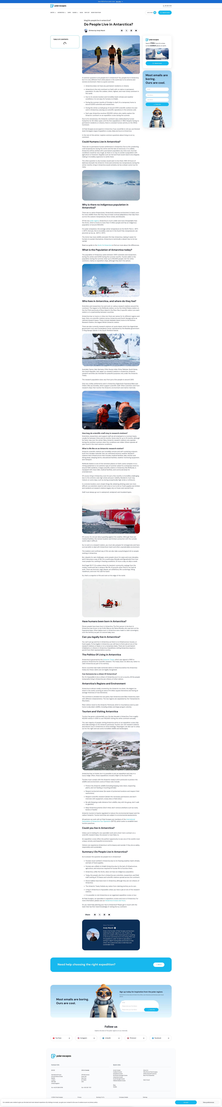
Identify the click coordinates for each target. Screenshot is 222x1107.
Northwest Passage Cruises (120, 1075)
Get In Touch (146, 1080)
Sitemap (145, 1097)
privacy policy (93, 1102)
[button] (122, 30)
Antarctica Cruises (118, 1077)
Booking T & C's (100, 1097)
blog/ (86, 20)
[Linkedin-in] (115, 928)
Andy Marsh (108, 928)
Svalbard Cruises (117, 1072)
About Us (145, 1070)
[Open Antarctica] (65, 12)
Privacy (79, 1097)
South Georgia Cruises (119, 1079)
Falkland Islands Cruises (119, 1080)
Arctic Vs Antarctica (105, 245)
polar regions (94, 221)
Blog (114, 1085)
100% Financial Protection (150, 1073)
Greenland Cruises (118, 1073)
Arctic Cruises (116, 1070)
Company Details (123, 1097)
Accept (186, 1102)
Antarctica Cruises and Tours (115, 901)
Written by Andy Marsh (97, 30)
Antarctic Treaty (108, 660)
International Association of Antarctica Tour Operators (108, 820)
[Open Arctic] (55, 12)
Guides (115, 1087)
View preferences (208, 1102)
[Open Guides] (77, 12)
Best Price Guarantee (148, 1075)
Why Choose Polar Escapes (150, 1072)
